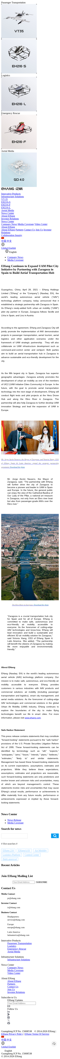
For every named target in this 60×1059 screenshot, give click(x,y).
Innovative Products (11, 193)
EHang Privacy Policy (12, 1034)
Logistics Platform (11, 854)
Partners (19, 229)
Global (8, 248)
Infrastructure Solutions (12, 196)
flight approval (10, 859)
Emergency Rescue (16, 949)
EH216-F (5, 205)
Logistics (11, 946)
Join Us (39, 229)
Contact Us (29, 229)
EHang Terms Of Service (37, 1034)
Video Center (40, 224)
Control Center (32, 854)
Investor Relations (10, 218)
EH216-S (5, 202)
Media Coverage (26, 224)
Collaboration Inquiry (11, 235)
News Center (7, 213)
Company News (9, 224)
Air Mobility (41, 850)
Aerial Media (7, 210)
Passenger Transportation (19, 943)
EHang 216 (8, 850)
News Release (14, 820)
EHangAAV (24, 850)
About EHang (8, 216)
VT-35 (4, 199)
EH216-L (6, 207)
